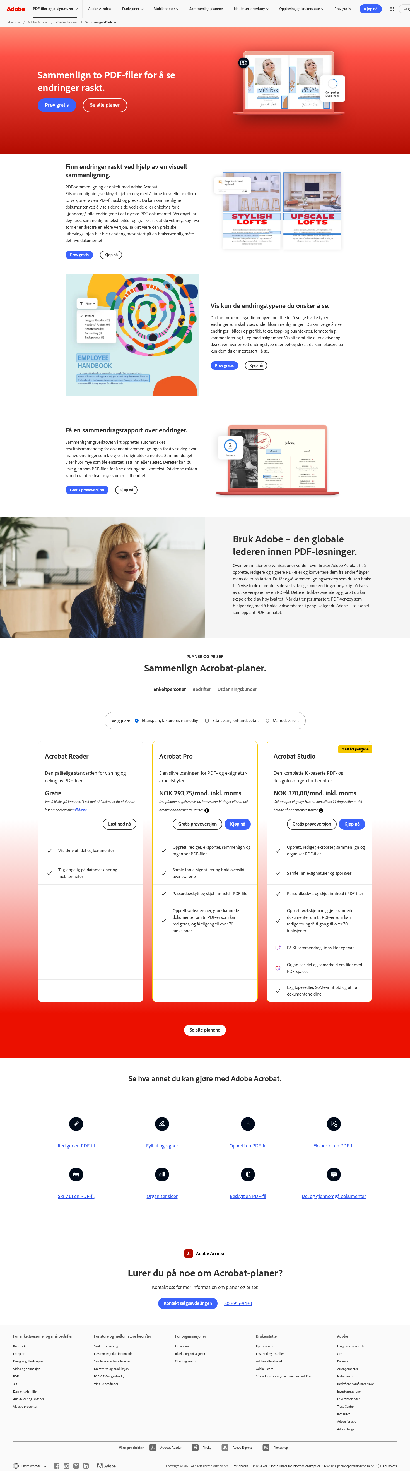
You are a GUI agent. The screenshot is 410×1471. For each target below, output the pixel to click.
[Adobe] (15, 9)
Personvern (240, 1466)
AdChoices (390, 1466)
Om (339, 1354)
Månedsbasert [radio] (286, 720)
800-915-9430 (238, 1303)
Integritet (343, 1414)
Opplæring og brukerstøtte (299, 8)
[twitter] (76, 1466)
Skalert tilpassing (106, 1346)
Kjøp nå (370, 8)
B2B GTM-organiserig (109, 1376)
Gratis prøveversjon (87, 489)
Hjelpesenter (265, 1346)
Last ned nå (119, 824)
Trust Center (345, 1406)
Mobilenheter (164, 8)
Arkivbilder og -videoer (28, 1399)
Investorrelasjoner (349, 1391)
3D (15, 1384)
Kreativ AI (19, 1346)
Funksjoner (130, 8)
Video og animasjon (26, 1369)
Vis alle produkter (25, 1406)
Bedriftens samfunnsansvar (355, 1384)
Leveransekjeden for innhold (113, 1354)
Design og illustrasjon (28, 1361)
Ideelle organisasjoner (190, 1354)
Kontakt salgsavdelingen (188, 1303)
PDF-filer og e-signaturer (53, 8)
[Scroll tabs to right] (405, 690)
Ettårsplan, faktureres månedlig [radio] (170, 720)
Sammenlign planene (206, 8)
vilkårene (80, 809)
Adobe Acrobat (99, 8)
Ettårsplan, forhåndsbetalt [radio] (235, 720)
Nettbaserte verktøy (249, 8)
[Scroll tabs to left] (4, 690)
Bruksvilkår (259, 1466)
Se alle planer (105, 105)
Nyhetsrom (345, 1376)
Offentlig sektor (185, 1361)
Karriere (342, 1361)
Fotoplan (19, 1354)
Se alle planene (205, 1030)
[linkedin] (86, 1466)
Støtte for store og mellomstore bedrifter (284, 1376)
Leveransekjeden (348, 1399)
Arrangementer (347, 1369)
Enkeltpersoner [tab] (169, 689)
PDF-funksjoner (67, 22)
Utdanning (182, 1346)
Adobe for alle (346, 1422)
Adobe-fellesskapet (269, 1361)
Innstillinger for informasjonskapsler (295, 1466)
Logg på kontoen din (351, 1346)
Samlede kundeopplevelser (112, 1361)
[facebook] (56, 1466)
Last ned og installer (270, 1354)
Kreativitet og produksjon (111, 1369)
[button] (391, 8)
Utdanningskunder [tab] (237, 689)
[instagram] (66, 1466)
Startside (14, 22)
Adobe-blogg (345, 1429)
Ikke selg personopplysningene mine (349, 1466)
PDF (16, 1376)
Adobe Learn (264, 1369)
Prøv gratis (342, 8)
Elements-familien (25, 1391)
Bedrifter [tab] (201, 689)
